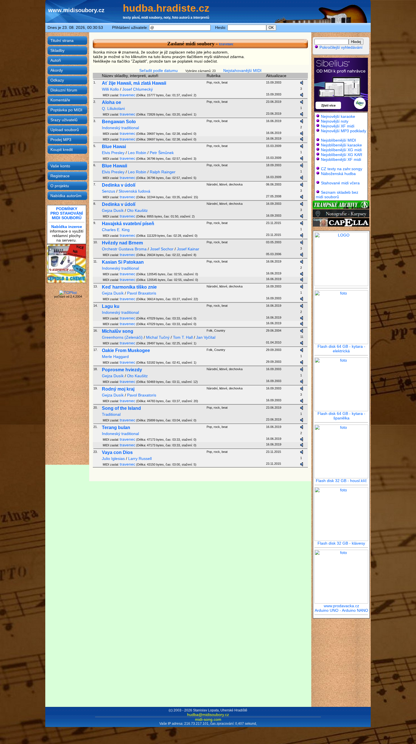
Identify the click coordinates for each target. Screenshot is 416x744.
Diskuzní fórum (63, 90)
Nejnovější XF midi (337, 126)
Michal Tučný (158, 337)
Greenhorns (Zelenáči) (122, 337)
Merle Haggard (115, 356)
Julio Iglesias (113, 458)
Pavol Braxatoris (141, 293)
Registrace (60, 176)
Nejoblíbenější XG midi (341, 150)
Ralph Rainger (162, 172)
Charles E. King (116, 229)
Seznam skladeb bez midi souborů (337, 194)
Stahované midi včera (340, 183)
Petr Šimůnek (162, 152)
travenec (226, 44)
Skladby (57, 50)
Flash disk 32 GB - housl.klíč (341, 480)
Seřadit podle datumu (158, 70)
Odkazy (57, 80)
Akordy (56, 70)
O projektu (59, 186)
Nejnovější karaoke (338, 116)
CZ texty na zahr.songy (341, 169)
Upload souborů (64, 129)
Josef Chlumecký (137, 89)
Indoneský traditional (120, 127)
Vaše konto (60, 166)
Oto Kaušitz (137, 210)
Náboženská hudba (338, 173)
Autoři (55, 60)
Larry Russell (140, 458)
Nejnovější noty (334, 121)
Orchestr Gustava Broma (124, 249)
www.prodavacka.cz (341, 606)
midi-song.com (208, 719)
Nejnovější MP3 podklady (343, 131)
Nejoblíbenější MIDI (338, 140)
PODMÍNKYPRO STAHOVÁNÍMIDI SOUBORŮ (66, 213)
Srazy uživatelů (64, 120)
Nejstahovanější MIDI (242, 70)
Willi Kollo (110, 89)
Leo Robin (137, 152)
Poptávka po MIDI (66, 110)
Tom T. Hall (183, 337)
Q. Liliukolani (113, 108)
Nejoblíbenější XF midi (341, 159)
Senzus (108, 191)
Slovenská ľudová (134, 191)
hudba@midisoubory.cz (208, 714)
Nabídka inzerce (66, 226)
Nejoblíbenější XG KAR (341, 154)
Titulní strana (62, 40)
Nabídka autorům (66, 195)
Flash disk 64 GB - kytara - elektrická (341, 348)
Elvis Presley (113, 152)
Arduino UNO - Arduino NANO (341, 610)
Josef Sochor (161, 249)
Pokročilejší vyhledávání (340, 47)
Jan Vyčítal (205, 337)
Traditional (111, 414)
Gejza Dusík (113, 210)
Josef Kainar (188, 249)
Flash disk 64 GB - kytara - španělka (341, 415)
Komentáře (60, 100)
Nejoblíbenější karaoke (341, 145)
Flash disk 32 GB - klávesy (341, 543)
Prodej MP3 (60, 139)
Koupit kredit (61, 149)
